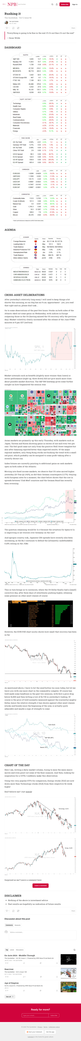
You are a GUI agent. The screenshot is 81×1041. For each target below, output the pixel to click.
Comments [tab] (9, 925)
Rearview (9, 969)
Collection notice (54, 1027)
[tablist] (13, 925)
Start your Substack (35, 1032)
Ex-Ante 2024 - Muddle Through (20, 955)
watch (29, 791)
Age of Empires (12, 983)
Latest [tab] (12, 950)
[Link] (1, 47)
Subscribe (64, 4)
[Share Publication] (57, 4)
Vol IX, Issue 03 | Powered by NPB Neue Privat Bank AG (24, 986)
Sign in (74, 4)
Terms (45, 1027)
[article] (40, 959)
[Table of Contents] (2, 520)
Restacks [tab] (17, 925)
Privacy (40, 1027)
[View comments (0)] (13, 28)
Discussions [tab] (19, 950)
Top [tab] (7, 950)
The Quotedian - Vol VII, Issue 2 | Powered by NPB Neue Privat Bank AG (29, 958)
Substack (31, 1037)
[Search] (52, 4)
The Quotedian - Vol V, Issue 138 (16, 972)
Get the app (50, 1032)
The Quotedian (13, 21)
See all (8, 997)
